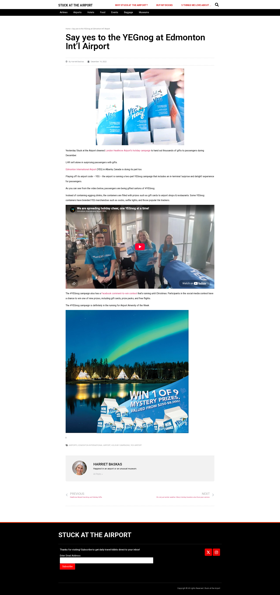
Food (102, 12)
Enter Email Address (70, 556)
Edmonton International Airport (81, 169)
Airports (77, 12)
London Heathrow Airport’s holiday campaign (127, 150)
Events (114, 12)
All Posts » (98, 474)
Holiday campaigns (120, 445)
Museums (144, 12)
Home (68, 29)
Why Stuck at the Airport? (131, 5)
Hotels (90, 12)
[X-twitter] (208, 552)
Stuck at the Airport (94, 535)
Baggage (128, 12)
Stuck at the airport (75, 5)
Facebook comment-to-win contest (119, 293)
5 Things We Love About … (196, 5)
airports (73, 445)
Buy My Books (164, 5)
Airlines (64, 12)
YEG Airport (136, 445)
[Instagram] (216, 552)
